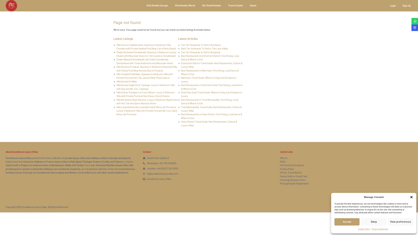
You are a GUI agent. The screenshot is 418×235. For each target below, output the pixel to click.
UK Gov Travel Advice (291, 172)
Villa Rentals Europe (157, 5)
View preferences (400, 221)
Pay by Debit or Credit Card (293, 176)
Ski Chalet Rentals (211, 5)
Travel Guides (235, 5)
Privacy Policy (287, 169)
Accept (347, 221)
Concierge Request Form (292, 180)
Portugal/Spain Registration (294, 183)
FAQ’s (283, 161)
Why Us (284, 158)
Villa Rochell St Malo (126, 81)
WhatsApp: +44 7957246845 (161, 163)
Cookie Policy (364, 229)
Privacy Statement (380, 229)
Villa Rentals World (185, 5)
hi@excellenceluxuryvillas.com (162, 173)
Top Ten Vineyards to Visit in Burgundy (200, 52)
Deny (374, 221)
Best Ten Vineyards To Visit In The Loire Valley (204, 48)
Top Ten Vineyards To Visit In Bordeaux (201, 45)
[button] (411, 197)
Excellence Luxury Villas (159, 179)
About (253, 5)
